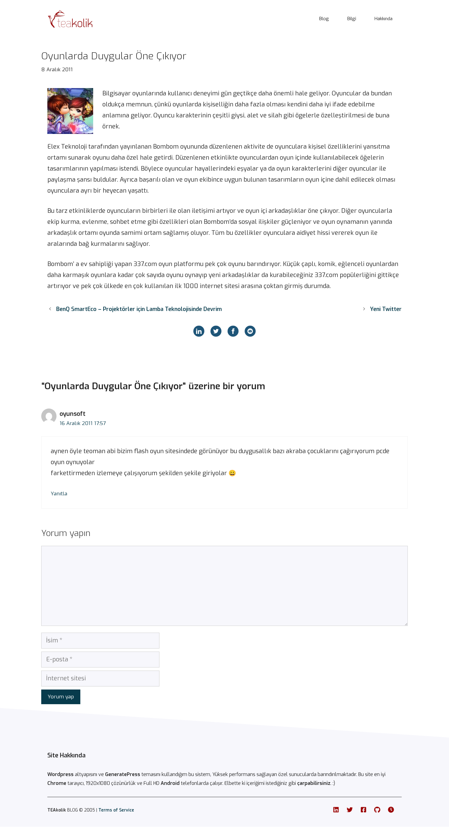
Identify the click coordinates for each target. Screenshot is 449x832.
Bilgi (351, 19)
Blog (324, 19)
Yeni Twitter (386, 309)
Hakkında (383, 19)
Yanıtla (59, 493)
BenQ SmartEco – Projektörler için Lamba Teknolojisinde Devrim (139, 309)
